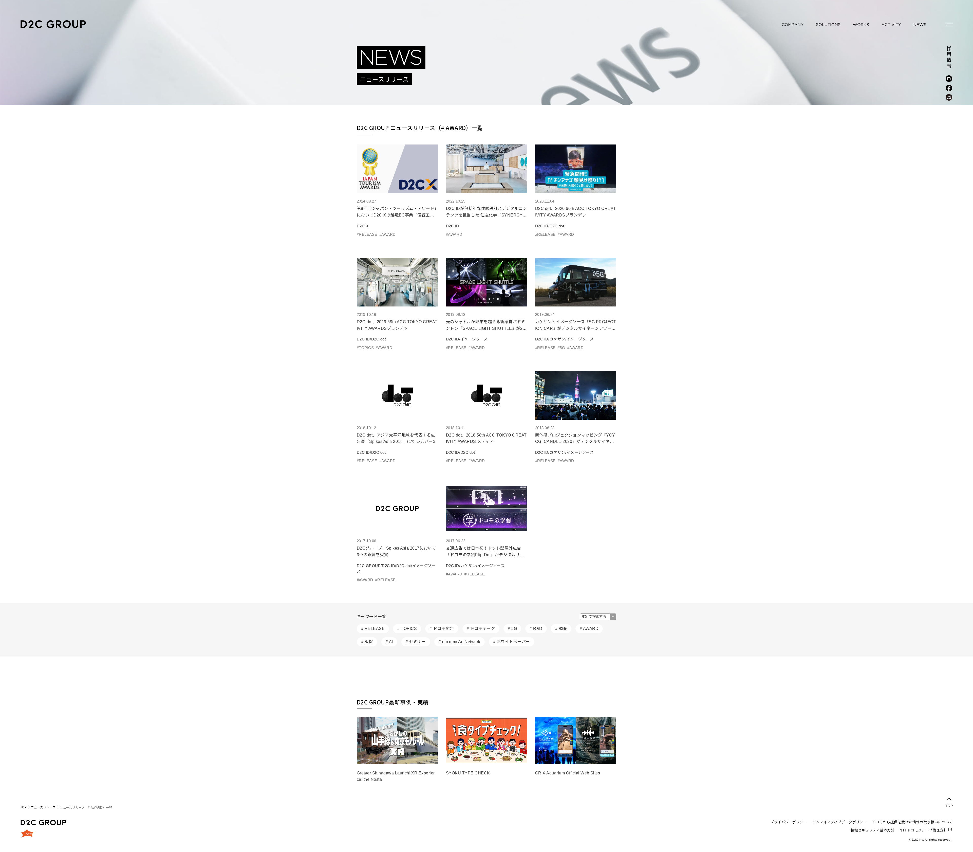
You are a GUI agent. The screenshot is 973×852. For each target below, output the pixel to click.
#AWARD (387, 234)
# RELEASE (373, 628)
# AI (389, 642)
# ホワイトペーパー (511, 642)
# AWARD (589, 628)
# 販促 (367, 642)
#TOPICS (365, 348)
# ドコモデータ (481, 628)
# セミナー (416, 642)
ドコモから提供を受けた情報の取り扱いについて (912, 822)
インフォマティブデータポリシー (839, 822)
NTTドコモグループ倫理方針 (923, 830)
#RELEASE (367, 234)
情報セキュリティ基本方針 (873, 830)
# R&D (536, 628)
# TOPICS (407, 628)
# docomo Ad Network (459, 642)
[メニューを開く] (949, 24)
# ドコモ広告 (441, 628)
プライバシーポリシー (788, 822)
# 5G (512, 628)
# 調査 (561, 628)
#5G (561, 348)
